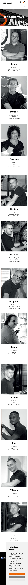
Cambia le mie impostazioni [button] (17, 580)
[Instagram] (4, 558)
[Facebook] (2, 558)
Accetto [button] (17, 574)
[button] (20, 6)
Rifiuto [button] (16, 577)
